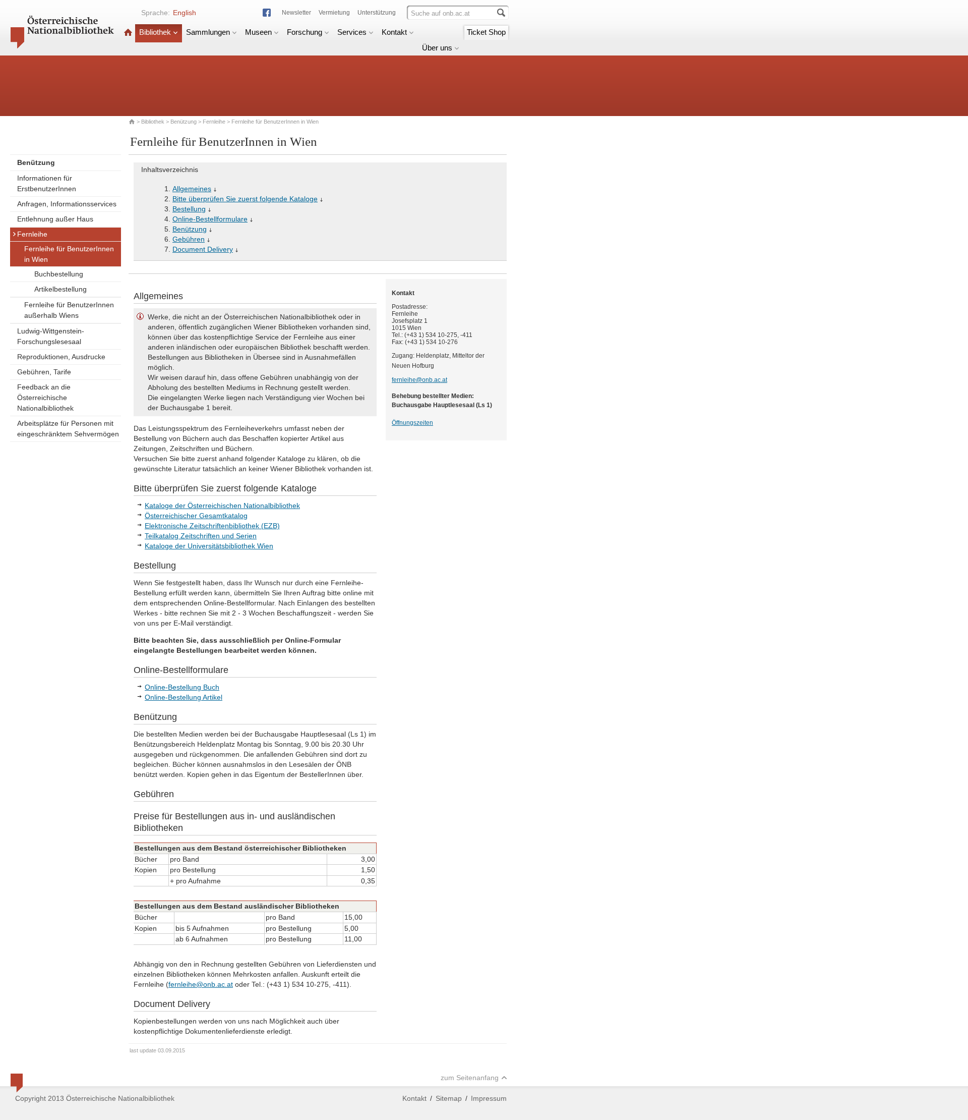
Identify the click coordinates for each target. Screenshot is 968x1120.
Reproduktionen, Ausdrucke (61, 357)
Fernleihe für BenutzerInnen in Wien (69, 254)
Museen (258, 32)
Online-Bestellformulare (210, 219)
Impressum (489, 1098)
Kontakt (394, 32)
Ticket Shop (486, 32)
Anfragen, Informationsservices (66, 204)
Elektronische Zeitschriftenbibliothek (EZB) (212, 526)
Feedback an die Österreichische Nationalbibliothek (45, 397)
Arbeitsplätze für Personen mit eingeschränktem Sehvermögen (68, 428)
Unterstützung (376, 12)
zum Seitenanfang (470, 1078)
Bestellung (189, 209)
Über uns (437, 47)
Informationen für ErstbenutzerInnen (46, 183)
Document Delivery (202, 249)
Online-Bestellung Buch (182, 687)
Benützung (183, 122)
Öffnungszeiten (412, 422)
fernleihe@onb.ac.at (200, 984)
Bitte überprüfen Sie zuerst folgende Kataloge (245, 199)
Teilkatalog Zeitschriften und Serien (201, 536)
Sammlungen (208, 32)
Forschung (304, 32)
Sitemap (449, 1098)
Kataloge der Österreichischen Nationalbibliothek (222, 505)
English (184, 13)
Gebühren (188, 239)
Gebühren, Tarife (44, 372)
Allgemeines (191, 189)
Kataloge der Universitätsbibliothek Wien (209, 546)
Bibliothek (155, 32)
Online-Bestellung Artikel (183, 697)
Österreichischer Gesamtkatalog (196, 516)
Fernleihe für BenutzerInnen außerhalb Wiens (69, 310)
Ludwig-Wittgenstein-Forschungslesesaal (50, 336)
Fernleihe (214, 122)
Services (352, 32)
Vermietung (334, 12)
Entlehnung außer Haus (55, 219)
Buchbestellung (58, 274)
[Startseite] (128, 32)
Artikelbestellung (60, 289)
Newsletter (296, 12)
